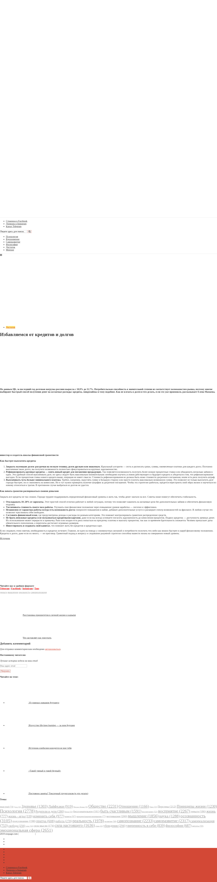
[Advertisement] (108, 365)
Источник (5, 538)
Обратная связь (27, 834)
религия (110, 821)
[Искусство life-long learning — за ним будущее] (17, 725)
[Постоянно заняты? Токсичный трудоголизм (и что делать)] (17, 793)
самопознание (135, 820)
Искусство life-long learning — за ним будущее (52, 725)
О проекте (41, 834)
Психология (12, 236)
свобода (16, 825)
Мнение (10, 250)
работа (63, 821)
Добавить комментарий (14, 341)
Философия (12, 244)
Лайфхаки (60, 806)
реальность (24, 592)
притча (45, 821)
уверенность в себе (145, 825)
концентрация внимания (91, 816)
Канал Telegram (13, 844)
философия (178, 825)
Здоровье (35, 806)
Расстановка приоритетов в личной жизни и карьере (49, 615)
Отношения (134, 806)
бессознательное (86, 811)
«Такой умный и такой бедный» (45, 771)
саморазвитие (172, 820)
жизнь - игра (20, 816)
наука (169, 816)
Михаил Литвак (81, 807)
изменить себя (48, 816)
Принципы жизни (197, 806)
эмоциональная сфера (26, 830)
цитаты (197, 826)
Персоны (167, 806)
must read (6, 806)
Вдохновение (12, 239)
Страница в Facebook (16, 839)
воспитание (150, 811)
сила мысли (44, 825)
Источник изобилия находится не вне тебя (50, 748)
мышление (13, 592)
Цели (69, 812)
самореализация (39, 592)
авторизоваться (52, 649)
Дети (17, 807)
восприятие (174, 811)
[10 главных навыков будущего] (17, 702)
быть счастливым (120, 811)
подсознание (24, 821)
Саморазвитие (13, 242)
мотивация (116, 816)
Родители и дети (49, 811)
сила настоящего (75, 825)
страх (99, 826)
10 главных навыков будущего (44, 702)
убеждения (114, 825)
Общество (103, 806)
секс (29, 826)
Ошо (153, 807)
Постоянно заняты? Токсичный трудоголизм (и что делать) (58, 793)
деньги (3, 592)
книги (70, 816)
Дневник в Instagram (16, 841)
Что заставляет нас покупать (37, 638)
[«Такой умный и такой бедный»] (17, 771)
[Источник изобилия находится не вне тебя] (17, 748)
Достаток (10, 247)
